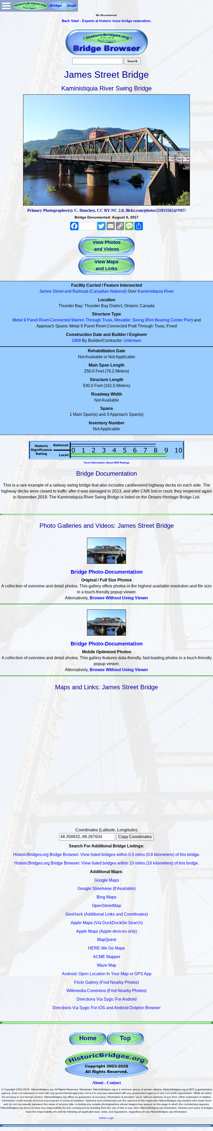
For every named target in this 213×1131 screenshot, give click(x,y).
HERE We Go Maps (106, 948)
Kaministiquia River (156, 291)
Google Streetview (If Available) (107, 888)
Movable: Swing (129, 320)
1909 (76, 340)
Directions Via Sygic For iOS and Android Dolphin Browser (106, 1008)
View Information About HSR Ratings (107, 462)
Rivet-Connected (54, 320)
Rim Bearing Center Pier (168, 320)
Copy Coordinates (135, 836)
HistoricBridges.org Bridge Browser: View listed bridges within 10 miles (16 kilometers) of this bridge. (106, 863)
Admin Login (106, 1117)
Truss (107, 320)
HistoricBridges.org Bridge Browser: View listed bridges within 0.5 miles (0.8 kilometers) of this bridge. (106, 854)
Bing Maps (106, 897)
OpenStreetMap (106, 905)
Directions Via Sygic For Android (107, 999)
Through (93, 320)
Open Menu (6, 6)
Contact (114, 1082)
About (97, 1082)
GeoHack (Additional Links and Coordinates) (106, 914)
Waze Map (106, 965)
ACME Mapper (106, 956)
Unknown (132, 340)
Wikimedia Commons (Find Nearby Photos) (106, 990)
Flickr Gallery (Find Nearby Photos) (106, 982)
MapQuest (106, 939)
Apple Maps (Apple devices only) (106, 931)
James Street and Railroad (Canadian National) (83, 291)
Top (125, 1038)
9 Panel (31, 320)
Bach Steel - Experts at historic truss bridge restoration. (106, 21)
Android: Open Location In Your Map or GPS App (106, 974)
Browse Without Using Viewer (119, 598)
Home (87, 1038)
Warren (77, 320)
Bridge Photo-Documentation (107, 572)
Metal (17, 320)
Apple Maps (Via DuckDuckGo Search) (107, 923)
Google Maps (106, 880)
